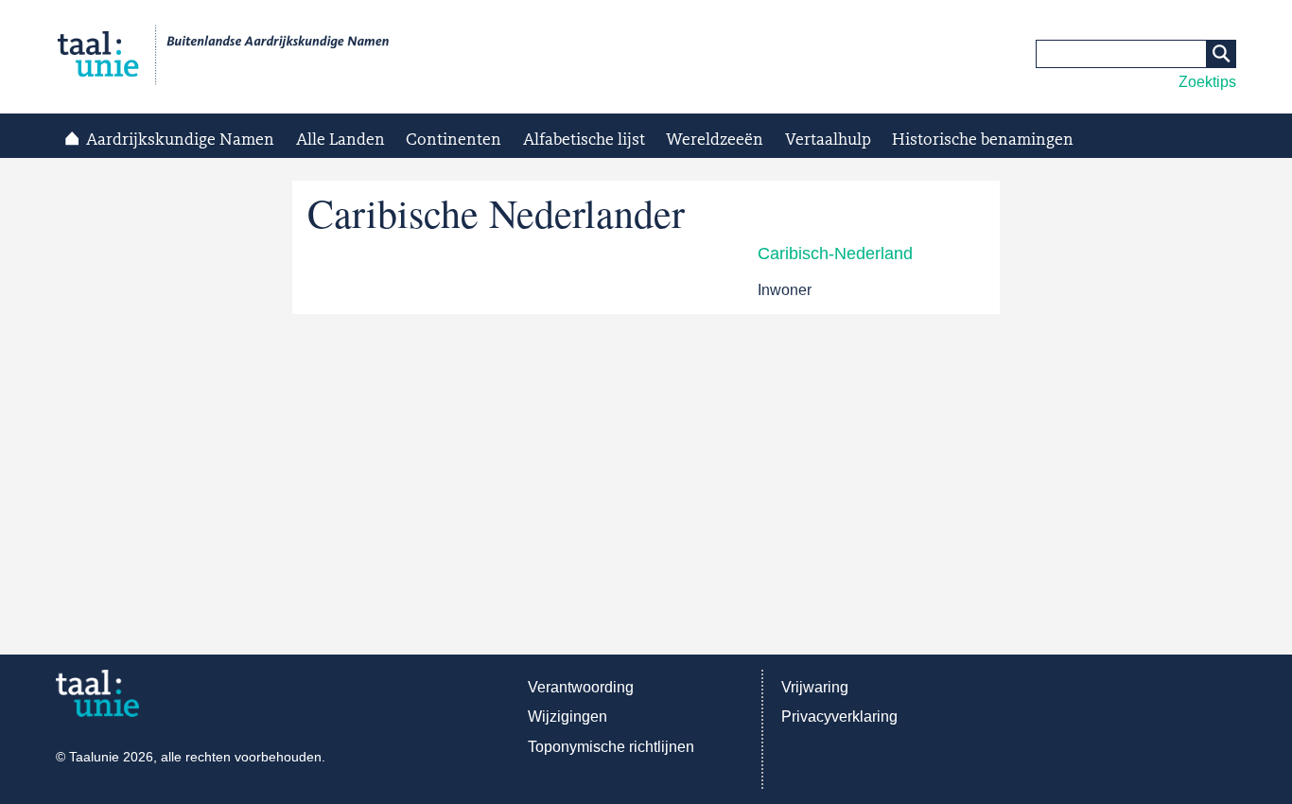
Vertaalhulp (828, 140)
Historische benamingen (983, 140)
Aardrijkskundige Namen (180, 140)
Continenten (453, 140)
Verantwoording (581, 687)
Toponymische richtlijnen (611, 747)
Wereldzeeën (714, 140)
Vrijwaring (814, 687)
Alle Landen (340, 140)
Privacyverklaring (839, 716)
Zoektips (1207, 82)
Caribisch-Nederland (835, 253)
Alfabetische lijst (584, 140)
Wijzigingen (567, 716)
